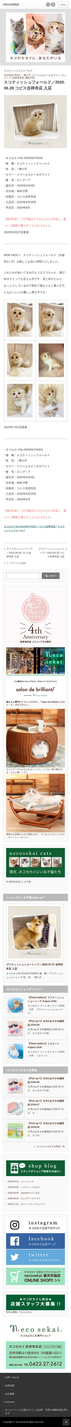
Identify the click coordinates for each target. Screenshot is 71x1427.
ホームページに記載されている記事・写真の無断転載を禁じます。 (37, 1411)
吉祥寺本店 (18, 77)
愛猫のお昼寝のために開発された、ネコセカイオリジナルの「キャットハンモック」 (35, 835)
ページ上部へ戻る (66, 1422)
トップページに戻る (16, 563)
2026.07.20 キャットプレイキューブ (26, 1204)
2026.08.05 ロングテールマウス (24, 1198)
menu (63, 4)
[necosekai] (17, 4)
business (10, 1402)
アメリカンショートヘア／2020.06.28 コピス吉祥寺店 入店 (20, 552)
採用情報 (9, 1385)
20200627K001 (12, 75)
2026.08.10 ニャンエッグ (21, 1181)
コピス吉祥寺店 (47, 526)
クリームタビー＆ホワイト (46, 75)
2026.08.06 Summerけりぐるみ (24, 1193)
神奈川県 (30, 77)
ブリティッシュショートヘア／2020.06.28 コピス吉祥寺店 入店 (51, 552)
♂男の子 (26, 75)
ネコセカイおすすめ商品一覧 (51, 1146)
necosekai (20, 1422)
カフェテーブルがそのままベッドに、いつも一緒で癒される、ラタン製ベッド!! (34, 770)
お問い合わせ (12, 1377)
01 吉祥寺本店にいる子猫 (18, 882)
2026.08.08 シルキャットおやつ (24, 1187)
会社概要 (9, 1394)
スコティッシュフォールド (18, 70)
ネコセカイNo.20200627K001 (20, 526)
